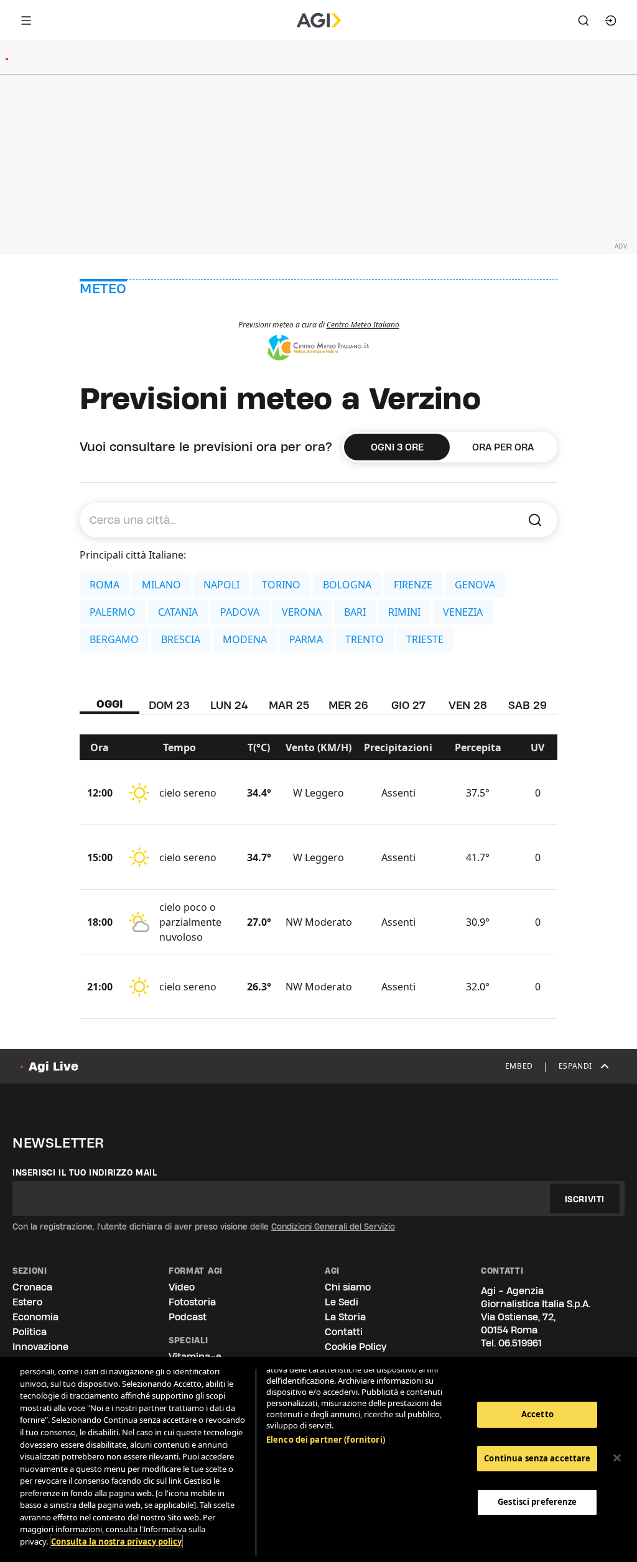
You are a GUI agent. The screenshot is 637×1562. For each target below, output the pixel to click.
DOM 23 (169, 704)
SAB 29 (527, 704)
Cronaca (32, 1287)
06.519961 (520, 1343)
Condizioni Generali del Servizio (333, 1226)
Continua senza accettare (537, 1458)
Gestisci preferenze (537, 1501)
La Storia (345, 1317)
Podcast (188, 1317)
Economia (35, 1317)
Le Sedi (341, 1302)
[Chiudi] (617, 1458)
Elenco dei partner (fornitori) (325, 1439)
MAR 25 (289, 704)
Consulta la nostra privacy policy (116, 1541)
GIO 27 (408, 704)
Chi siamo (348, 1287)
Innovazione (40, 1347)
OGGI (109, 703)
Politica (29, 1332)
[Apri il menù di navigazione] (26, 20)
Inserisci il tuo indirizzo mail (84, 1172)
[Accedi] (611, 20)
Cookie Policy (355, 1347)
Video (182, 1287)
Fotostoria (192, 1302)
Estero (27, 1302)
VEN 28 (468, 704)
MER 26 (348, 704)
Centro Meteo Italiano (363, 324)
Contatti (344, 1332)
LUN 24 (229, 704)
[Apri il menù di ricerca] (583, 20)
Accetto (537, 1414)
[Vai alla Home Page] (319, 20)
